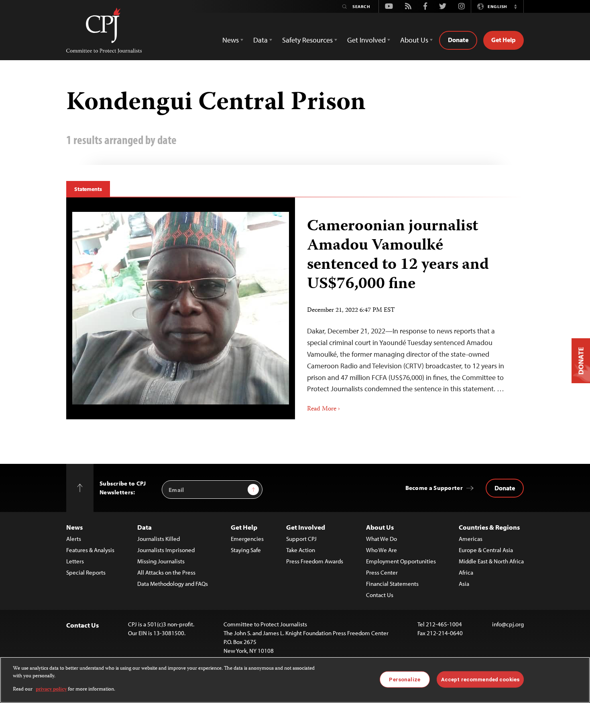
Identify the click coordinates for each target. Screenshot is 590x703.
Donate (458, 40)
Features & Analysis (90, 550)
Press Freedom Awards (314, 561)
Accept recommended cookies (480, 679)
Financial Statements (392, 583)
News (74, 527)
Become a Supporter (434, 488)
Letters (75, 561)
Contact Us (379, 595)
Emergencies (247, 538)
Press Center (382, 572)
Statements (88, 189)
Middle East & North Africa (491, 561)
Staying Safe (246, 550)
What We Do (381, 538)
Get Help (503, 40)
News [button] (230, 40)
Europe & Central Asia (486, 550)
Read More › (323, 409)
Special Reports (86, 572)
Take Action (300, 550)
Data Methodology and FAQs (172, 583)
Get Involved (305, 527)
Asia (464, 583)
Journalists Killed (158, 538)
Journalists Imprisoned (166, 550)
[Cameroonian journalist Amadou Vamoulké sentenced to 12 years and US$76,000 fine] (180, 308)
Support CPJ (301, 538)
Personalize (404, 679)
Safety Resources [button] (307, 40)
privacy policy (51, 689)
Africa (466, 572)
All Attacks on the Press (166, 572)
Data (144, 527)
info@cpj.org (508, 624)
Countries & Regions (489, 527)
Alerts (73, 538)
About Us (380, 527)
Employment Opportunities (401, 561)
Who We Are (381, 550)
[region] (295, 680)
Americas (470, 538)
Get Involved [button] (366, 40)
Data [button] (260, 40)
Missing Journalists (161, 561)
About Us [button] (414, 40)
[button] (515, 6)
